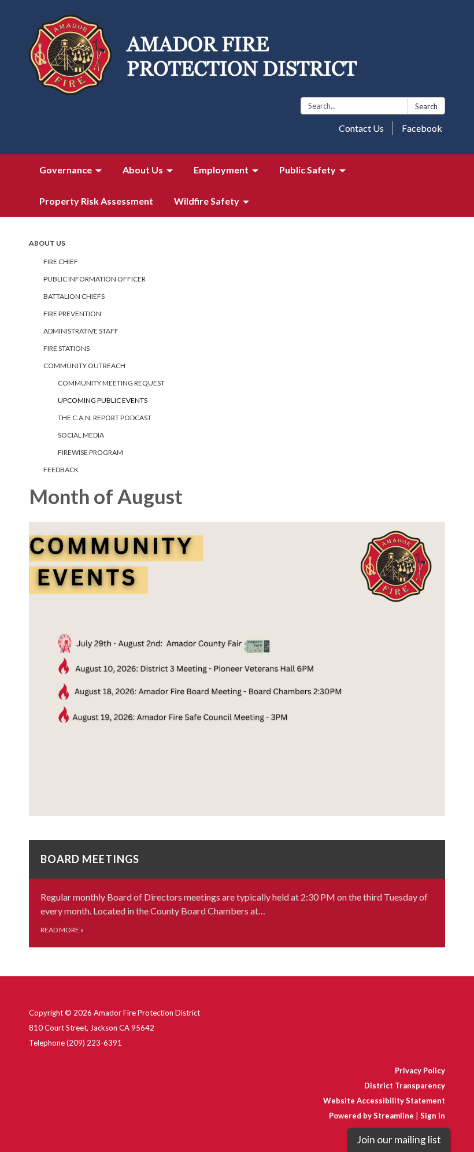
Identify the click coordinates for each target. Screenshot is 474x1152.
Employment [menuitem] (221, 169)
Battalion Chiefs (74, 296)
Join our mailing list (399, 1140)
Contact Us (361, 128)
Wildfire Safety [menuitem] (206, 200)
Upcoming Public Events (102, 400)
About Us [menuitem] (143, 169)
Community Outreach (84, 365)
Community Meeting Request (111, 383)
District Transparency (404, 1085)
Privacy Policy (420, 1070)
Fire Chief (60, 261)
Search (426, 106)
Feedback (61, 469)
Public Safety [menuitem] (307, 169)
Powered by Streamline (371, 1115)
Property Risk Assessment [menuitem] (96, 200)
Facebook (422, 128)
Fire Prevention (72, 313)
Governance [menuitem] (65, 169)
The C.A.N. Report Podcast (104, 417)
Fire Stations (66, 348)
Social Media (81, 435)
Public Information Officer (94, 279)
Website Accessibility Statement (384, 1100)
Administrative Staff (80, 331)
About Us (47, 243)
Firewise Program (90, 452)
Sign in (432, 1115)
